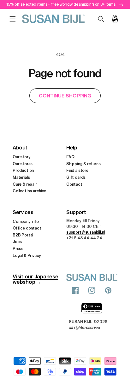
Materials (21, 177)
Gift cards (76, 177)
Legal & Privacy (27, 255)
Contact (74, 184)
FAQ (70, 156)
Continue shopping (65, 96)
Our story (21, 156)
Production (23, 170)
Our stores (22, 163)
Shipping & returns (83, 163)
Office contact (27, 228)
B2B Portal (23, 235)
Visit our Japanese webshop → (35, 279)
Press (18, 248)
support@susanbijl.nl (85, 232)
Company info (26, 221)
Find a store (77, 170)
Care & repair (25, 184)
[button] (13, 19)
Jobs (17, 241)
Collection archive (29, 191)
